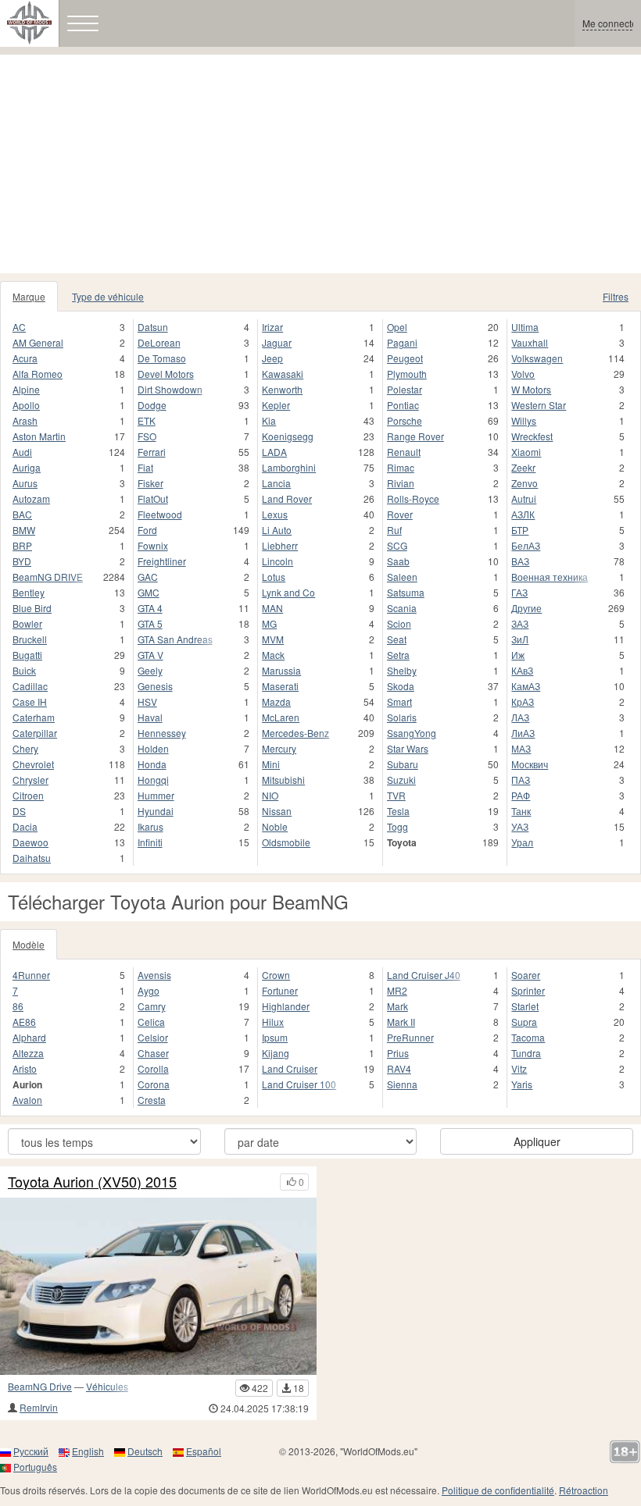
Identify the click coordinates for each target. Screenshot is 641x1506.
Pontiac (403, 404)
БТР (519, 529)
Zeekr (523, 467)
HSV (147, 701)
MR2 (397, 990)
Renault (404, 451)
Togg (397, 826)
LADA (274, 451)
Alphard (29, 1037)
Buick (24, 670)
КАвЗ (522, 670)
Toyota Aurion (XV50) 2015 (92, 1182)
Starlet (525, 1006)
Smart (399, 701)
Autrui (523, 498)
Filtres (615, 296)
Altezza (28, 1052)
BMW (24, 529)
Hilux (273, 1021)
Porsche (404, 420)
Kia (269, 420)
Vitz (519, 1068)
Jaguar (277, 342)
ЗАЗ (519, 623)
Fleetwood (160, 514)
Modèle (29, 944)
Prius (398, 1052)
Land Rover (287, 498)
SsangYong (411, 732)
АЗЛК (523, 514)
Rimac (400, 467)
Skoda (400, 685)
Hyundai (156, 810)
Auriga (27, 467)
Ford (147, 529)
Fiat (145, 467)
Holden (153, 748)
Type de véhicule (108, 296)
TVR (396, 795)
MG (269, 623)
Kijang (275, 1052)
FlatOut (153, 498)
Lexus (275, 514)
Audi (22, 451)
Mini (271, 764)
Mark (397, 1006)
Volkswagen (537, 358)
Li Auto (277, 529)
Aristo (25, 1068)
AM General (38, 342)
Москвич (529, 764)
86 (18, 1006)
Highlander (286, 1006)
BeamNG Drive (40, 1386)
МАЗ (521, 748)
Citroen (28, 795)
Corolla (153, 1068)
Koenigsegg (287, 436)
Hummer (156, 795)
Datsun (153, 326)
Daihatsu (32, 857)
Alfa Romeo (38, 373)
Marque (29, 296)
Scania (402, 607)
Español (203, 1451)
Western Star (538, 404)
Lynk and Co (288, 592)
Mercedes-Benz (295, 732)
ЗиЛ (519, 639)
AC (19, 326)
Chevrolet (33, 764)
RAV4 (399, 1068)
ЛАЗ (520, 717)
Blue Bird (32, 607)
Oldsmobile (286, 842)
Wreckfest (532, 436)
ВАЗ (520, 561)
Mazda (276, 701)
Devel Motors (166, 373)
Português (35, 1466)
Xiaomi (526, 451)
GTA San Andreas (175, 639)
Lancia (276, 483)
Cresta (152, 1099)
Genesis (155, 685)
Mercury (279, 748)
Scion (399, 623)
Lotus (273, 576)
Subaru (402, 764)
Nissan (277, 810)
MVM (273, 639)
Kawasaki (282, 373)
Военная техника (549, 576)
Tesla (398, 810)
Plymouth (407, 373)
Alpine (26, 389)
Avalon (27, 1099)
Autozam (31, 498)
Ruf (394, 529)
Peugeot (405, 358)
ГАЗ (519, 592)
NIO (270, 795)
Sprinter (528, 990)
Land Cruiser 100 (299, 1084)
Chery (25, 748)
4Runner (31, 974)
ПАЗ (520, 779)
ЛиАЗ (523, 732)
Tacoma (528, 1037)
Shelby (402, 670)
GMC (148, 592)
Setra (398, 654)
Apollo (26, 404)
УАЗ (519, 826)
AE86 (24, 1021)
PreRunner (410, 1037)
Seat (396, 639)
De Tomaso (162, 358)
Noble (275, 826)
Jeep (272, 358)
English (88, 1451)
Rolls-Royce (413, 498)
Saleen (402, 576)
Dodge (152, 404)
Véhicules (107, 1386)
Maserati (280, 685)
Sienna (402, 1084)
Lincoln (277, 561)
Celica (151, 1021)
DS (19, 810)
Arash (25, 420)
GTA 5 (150, 623)
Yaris (521, 1084)
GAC (148, 576)
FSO (147, 436)
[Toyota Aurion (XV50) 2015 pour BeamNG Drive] (158, 1287)
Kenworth (282, 389)
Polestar (404, 389)
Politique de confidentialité (498, 1490)
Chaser (153, 1052)
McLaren (280, 717)
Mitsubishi (283, 779)
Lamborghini (289, 467)
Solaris (402, 717)
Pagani (402, 342)
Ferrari (152, 451)
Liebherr (280, 545)
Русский (30, 1451)
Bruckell (30, 639)
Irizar (272, 326)
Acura (25, 358)
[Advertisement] (320, 164)
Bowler (27, 623)
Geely (150, 670)
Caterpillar (35, 732)
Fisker (150, 483)
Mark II (401, 1021)
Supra (524, 1021)
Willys (523, 420)
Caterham (34, 717)
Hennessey (162, 732)
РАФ (520, 795)
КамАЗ (525, 685)
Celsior (153, 1037)
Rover (400, 514)
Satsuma (405, 592)
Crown (276, 974)
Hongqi (153, 779)
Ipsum (275, 1037)
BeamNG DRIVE (48, 576)
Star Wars (407, 748)
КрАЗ (522, 701)
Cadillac (30, 685)
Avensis (154, 974)
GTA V (150, 654)
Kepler (276, 404)
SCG (397, 545)
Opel (397, 326)
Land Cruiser (289, 1068)
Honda (152, 764)
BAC (22, 514)
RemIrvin (39, 1407)
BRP (22, 545)
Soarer (525, 974)
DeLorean (159, 342)
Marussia (281, 670)
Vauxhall (529, 342)
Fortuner (280, 990)
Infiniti (150, 842)
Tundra (526, 1052)
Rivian (400, 483)
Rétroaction (583, 1490)
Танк (521, 810)
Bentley (29, 592)
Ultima (525, 326)
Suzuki (401, 779)
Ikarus (150, 826)
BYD (22, 561)
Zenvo (524, 483)
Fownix (153, 545)
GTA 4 (150, 607)
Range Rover (415, 436)
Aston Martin (39, 436)
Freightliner (162, 561)
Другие (526, 607)
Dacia (25, 826)
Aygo (148, 990)
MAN (272, 607)
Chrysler (30, 779)
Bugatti (27, 654)
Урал (522, 842)
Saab (398, 561)
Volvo (523, 373)
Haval (150, 717)
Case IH (30, 701)
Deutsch (145, 1451)
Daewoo (30, 842)
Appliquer (537, 1141)
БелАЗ (525, 545)
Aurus (25, 483)
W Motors (531, 389)
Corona (154, 1084)
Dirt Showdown (170, 389)
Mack (273, 654)
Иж (518, 654)
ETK (147, 420)
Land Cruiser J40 (423, 974)
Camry (152, 1006)
